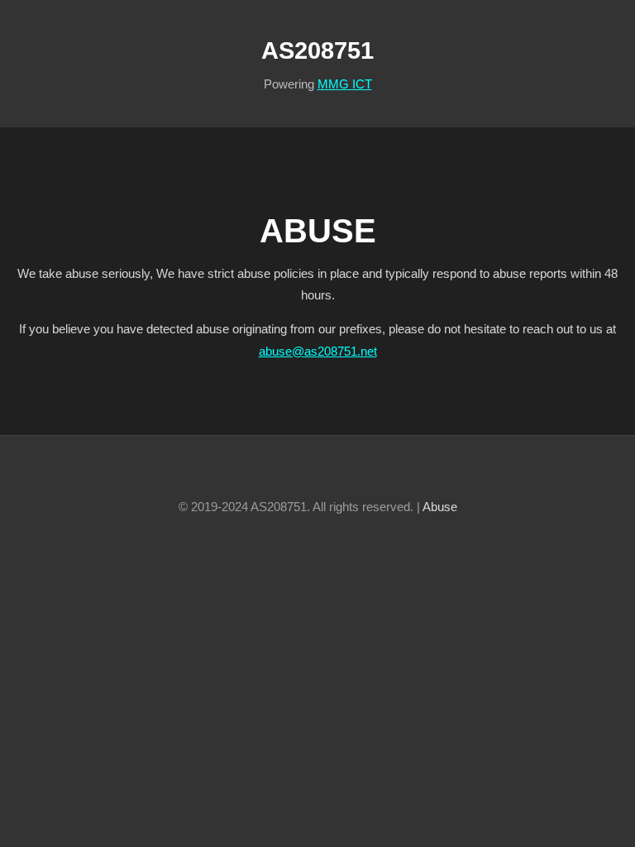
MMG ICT (345, 84)
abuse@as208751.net (318, 351)
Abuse (440, 507)
